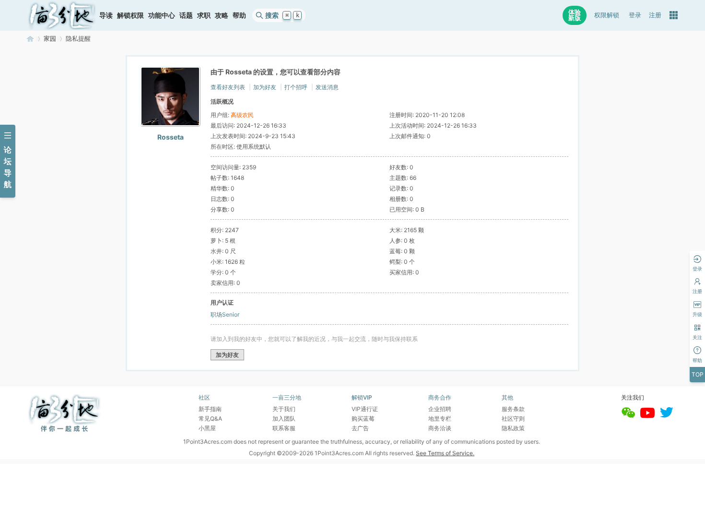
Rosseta (170, 137)
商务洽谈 (439, 428)
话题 (186, 15)
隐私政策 (513, 428)
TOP (698, 374)
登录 (635, 15)
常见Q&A (210, 418)
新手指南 (210, 409)
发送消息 (327, 87)
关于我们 (283, 409)
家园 (50, 38)
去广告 (360, 428)
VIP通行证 (365, 409)
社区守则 (513, 418)
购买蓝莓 (363, 418)
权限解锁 (606, 15)
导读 (106, 15)
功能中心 (161, 15)
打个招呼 (295, 87)
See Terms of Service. (445, 453)
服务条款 (513, 409)
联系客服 (283, 428)
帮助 (239, 15)
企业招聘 (439, 409)
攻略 (221, 15)
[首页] (61, 15)
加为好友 (264, 87)
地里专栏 (439, 418)
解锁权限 (130, 15)
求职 (204, 15)
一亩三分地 (30, 39)
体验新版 (574, 15)
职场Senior (225, 314)
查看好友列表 (228, 87)
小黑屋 (207, 428)
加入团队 (283, 418)
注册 (655, 15)
